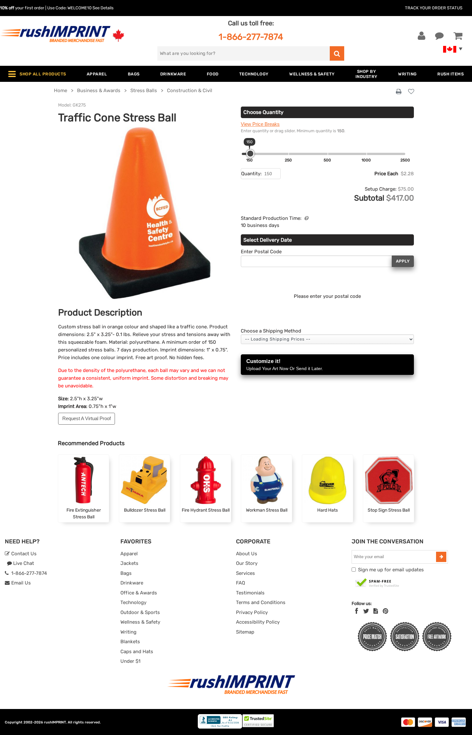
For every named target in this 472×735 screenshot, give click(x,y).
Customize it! (284, 364)
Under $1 (130, 661)
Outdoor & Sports (140, 612)
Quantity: (251, 174)
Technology (133, 602)
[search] (337, 53)
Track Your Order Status (433, 7)
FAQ (240, 583)
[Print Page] (398, 91)
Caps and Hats (136, 651)
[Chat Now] (439, 36)
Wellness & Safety (140, 622)
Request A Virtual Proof (86, 418)
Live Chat (23, 563)
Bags (126, 573)
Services (245, 573)
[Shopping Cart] (457, 36)
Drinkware (131, 583)
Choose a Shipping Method (271, 331)
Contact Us (23, 554)
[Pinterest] (385, 611)
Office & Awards (138, 593)
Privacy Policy (252, 612)
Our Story (247, 563)
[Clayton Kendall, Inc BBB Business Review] (220, 727)
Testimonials (250, 593)
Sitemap (245, 632)
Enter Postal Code (261, 252)
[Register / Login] (421, 36)
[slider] (250, 154)
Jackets (129, 563)
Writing (128, 632)
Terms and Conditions (260, 602)
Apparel (129, 554)
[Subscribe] (441, 557)
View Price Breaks (260, 124)
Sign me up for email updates (391, 570)
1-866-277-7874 (251, 36)
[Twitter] (366, 611)
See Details (103, 7)
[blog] (375, 611)
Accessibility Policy (258, 622)
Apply (403, 261)
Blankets (130, 641)
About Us (246, 554)
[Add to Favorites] (411, 92)
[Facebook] (356, 611)
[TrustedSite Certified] (377, 583)
